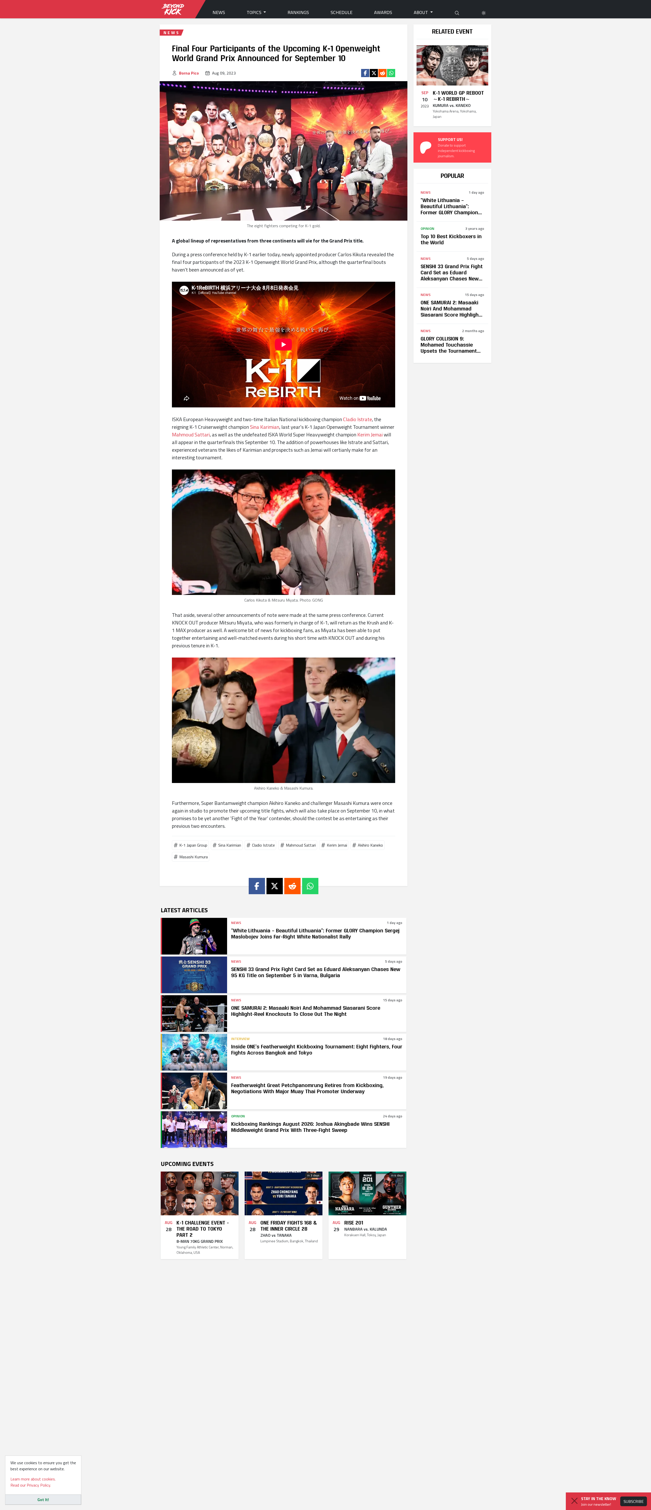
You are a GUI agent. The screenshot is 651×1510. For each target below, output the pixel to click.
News (219, 12)
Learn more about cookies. (33, 1479)
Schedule (341, 12)
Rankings (298, 12)
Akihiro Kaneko (370, 845)
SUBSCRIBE (634, 1501)
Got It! (43, 1500)
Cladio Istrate (357, 419)
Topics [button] (254, 12)
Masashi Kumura (193, 857)
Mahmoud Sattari (191, 434)
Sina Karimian (264, 427)
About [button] (421, 12)
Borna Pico (189, 73)
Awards (383, 12)
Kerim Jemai (370, 434)
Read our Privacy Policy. (30, 1485)
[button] (483, 12)
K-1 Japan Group (193, 845)
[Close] (574, 1500)
